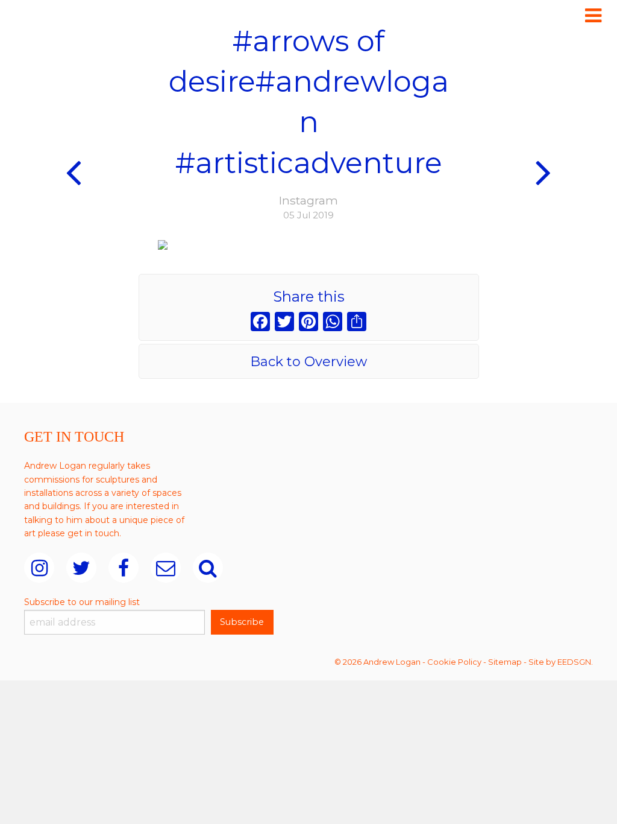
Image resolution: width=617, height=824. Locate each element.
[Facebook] (260, 323)
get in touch (93, 533)
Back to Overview (308, 361)
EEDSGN (574, 662)
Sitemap (505, 662)
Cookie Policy (454, 662)
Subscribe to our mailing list (82, 602)
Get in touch (74, 437)
